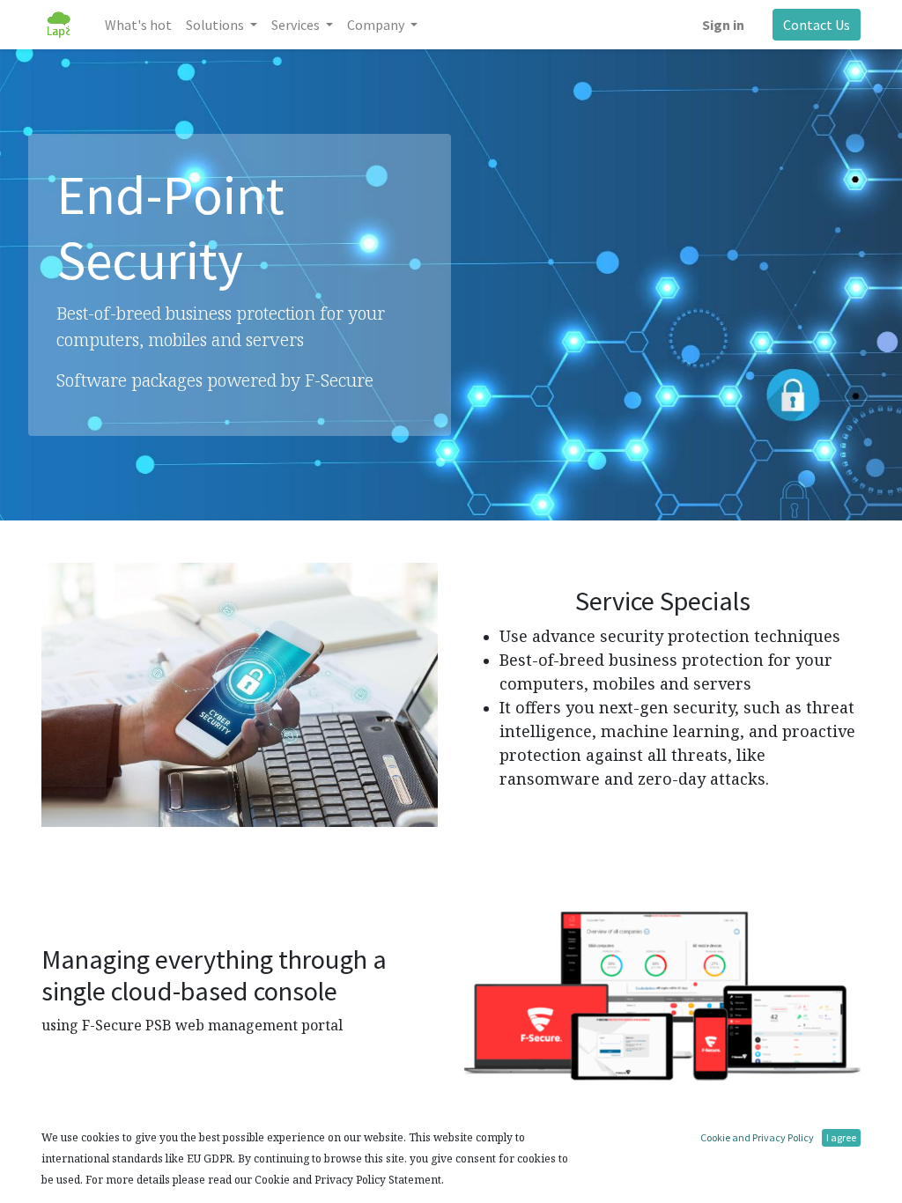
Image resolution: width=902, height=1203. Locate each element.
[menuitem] (138, 24)
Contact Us (816, 24)
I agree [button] (841, 1137)
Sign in (723, 24)
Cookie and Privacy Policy (757, 1137)
